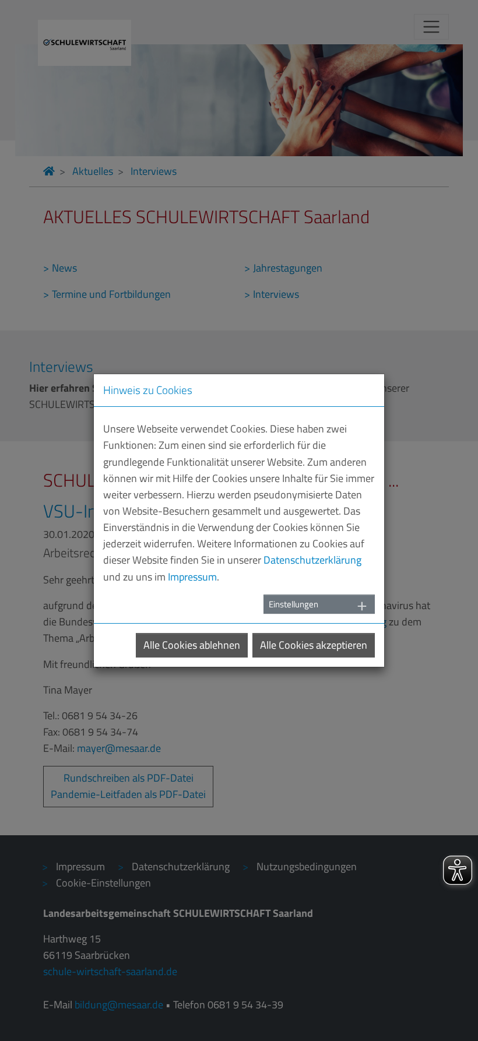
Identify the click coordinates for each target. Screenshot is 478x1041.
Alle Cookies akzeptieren (313, 645)
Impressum (192, 577)
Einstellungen (293, 604)
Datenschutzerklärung (312, 560)
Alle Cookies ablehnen (191, 645)
